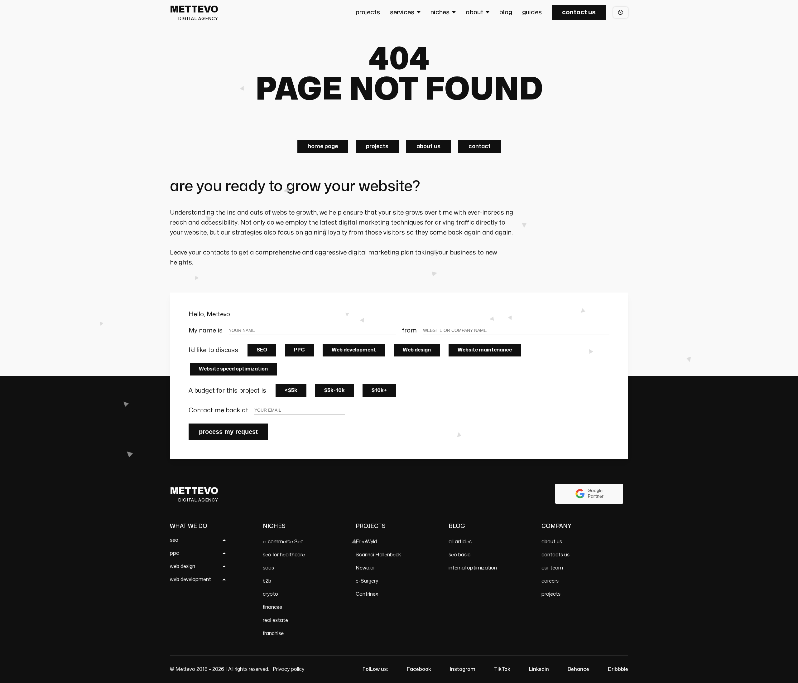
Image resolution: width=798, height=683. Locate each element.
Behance (578, 669)
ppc (174, 553)
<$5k (291, 390)
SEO (262, 349)
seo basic (459, 554)
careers (550, 581)
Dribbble (618, 669)
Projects (377, 146)
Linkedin (539, 669)
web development (190, 579)
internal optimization (473, 567)
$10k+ (379, 390)
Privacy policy (288, 669)
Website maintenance (485, 349)
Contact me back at (218, 410)
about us (551, 541)
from (409, 330)
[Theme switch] (620, 12)
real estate (275, 620)
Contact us (578, 12)
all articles (460, 541)
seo (174, 540)
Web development (354, 349)
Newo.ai (365, 567)
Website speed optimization (233, 368)
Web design (417, 349)
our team (552, 567)
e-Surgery (367, 581)
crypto (270, 594)
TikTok (502, 669)
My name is (206, 330)
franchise (273, 633)
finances (272, 607)
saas (268, 567)
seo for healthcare (284, 554)
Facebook (419, 669)
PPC (299, 349)
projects (550, 594)
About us (428, 146)
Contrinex (367, 594)
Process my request (228, 431)
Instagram (462, 669)
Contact (480, 146)
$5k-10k (334, 390)
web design (182, 566)
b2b (267, 581)
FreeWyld (366, 541)
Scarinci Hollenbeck (378, 554)
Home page (323, 146)
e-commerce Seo (283, 541)
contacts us (555, 554)
